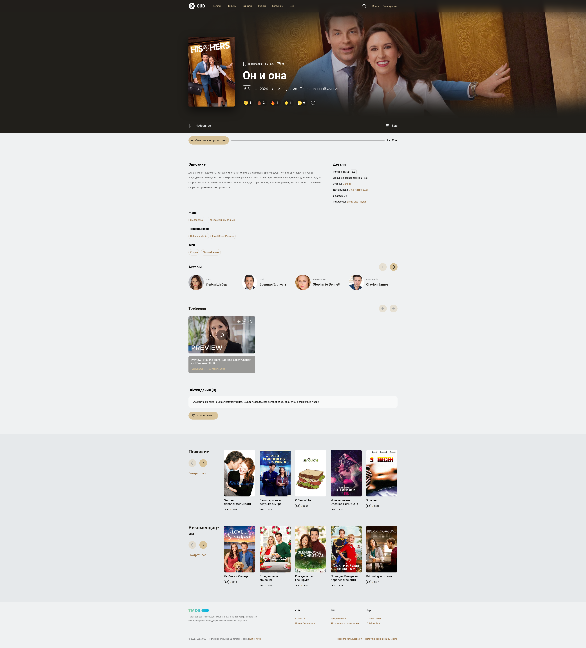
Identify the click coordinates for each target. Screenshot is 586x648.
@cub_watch (255, 639)
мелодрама (287, 89)
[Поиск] (364, 6)
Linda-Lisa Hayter (356, 201)
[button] (394, 267)
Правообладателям (305, 623)
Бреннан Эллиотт (272, 284)
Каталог (217, 6)
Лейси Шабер (216, 284)
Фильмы (232, 6)
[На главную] (196, 6)
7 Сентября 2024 (358, 189)
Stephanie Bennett (326, 284)
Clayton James (377, 284)
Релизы (262, 6)
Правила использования (349, 639)
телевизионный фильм (319, 89)
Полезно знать (374, 618)
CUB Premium (373, 623)
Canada (347, 183)
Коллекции (277, 6)
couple (194, 252)
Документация (338, 618)
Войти (375, 6)
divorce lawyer (211, 252)
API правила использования (345, 623)
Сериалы (247, 6)
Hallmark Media (198, 236)
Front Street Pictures (223, 236)
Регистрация (390, 6)
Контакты (300, 618)
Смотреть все (197, 473)
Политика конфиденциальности (381, 639)
